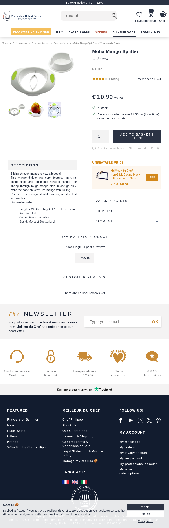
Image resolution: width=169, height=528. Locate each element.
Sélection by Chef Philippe (27, 447)
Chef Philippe (72, 419)
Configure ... (145, 521)
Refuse (145, 514)
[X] (150, 420)
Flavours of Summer (23, 419)
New (10, 425)
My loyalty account (133, 452)
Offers (12, 436)
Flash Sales (16, 430)
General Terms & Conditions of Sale (76, 443)
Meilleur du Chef (81, 410)
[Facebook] (123, 420)
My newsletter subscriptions (130, 471)
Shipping (87, 436)
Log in (84, 258)
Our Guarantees (74, 430)
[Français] (66, 482)
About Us (69, 425)
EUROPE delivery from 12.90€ (84, 2)
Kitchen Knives (40, 43)
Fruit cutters (61, 43)
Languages (74, 472)
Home (5, 43)
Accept (145, 506)
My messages (130, 441)
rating (113, 79)
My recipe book (131, 458)
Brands (12, 441)
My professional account (138, 464)
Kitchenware (20, 43)
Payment (69, 436)
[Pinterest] (159, 420)
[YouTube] (132, 420)
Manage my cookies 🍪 (80, 461)
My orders (127, 447)
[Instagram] (141, 420)
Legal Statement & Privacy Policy (82, 453)
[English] (75, 482)
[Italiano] (84, 482)
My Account (132, 432)
